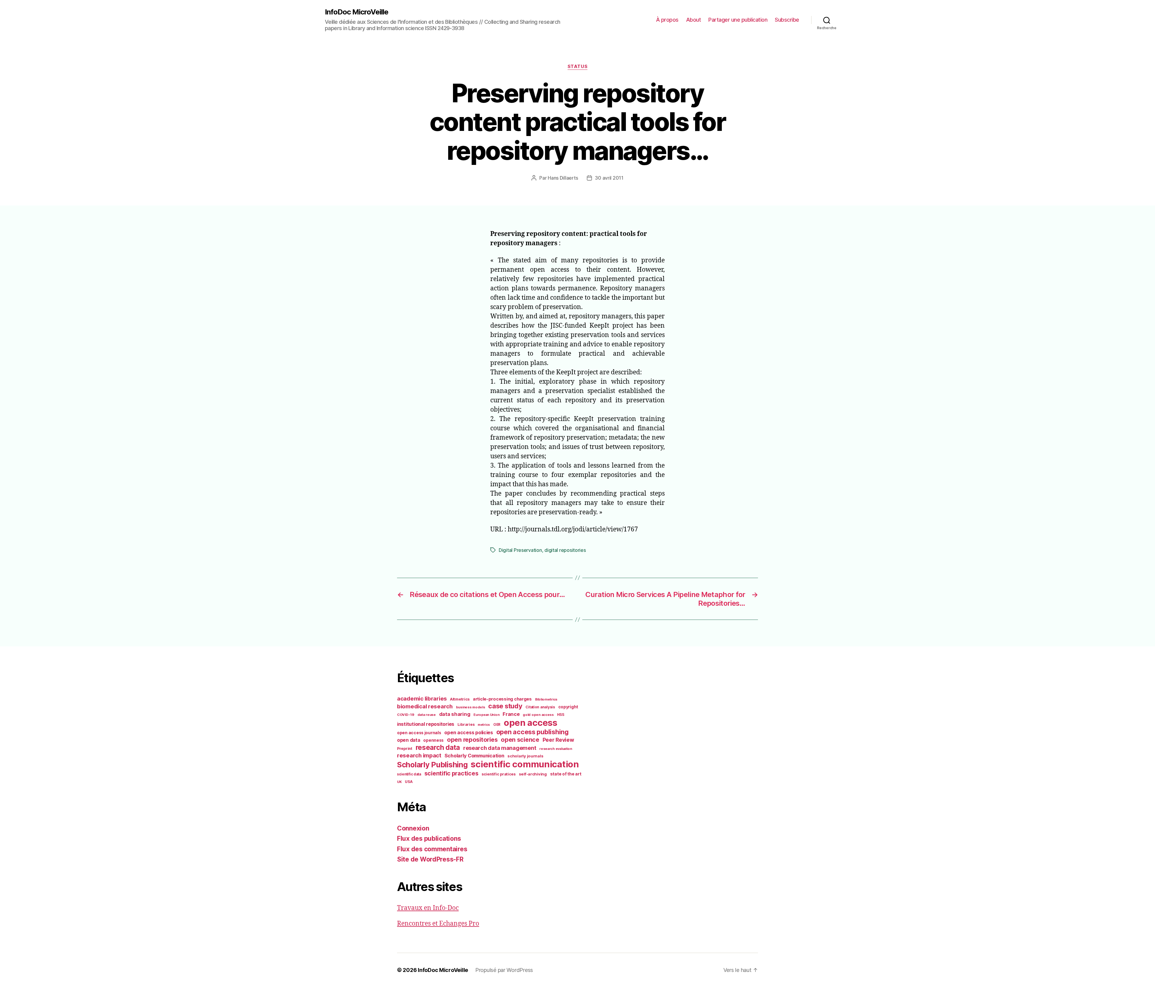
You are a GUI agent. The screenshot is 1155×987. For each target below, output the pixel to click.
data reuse (426, 715)
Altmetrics (460, 699)
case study (505, 706)
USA (408, 782)
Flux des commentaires (432, 849)
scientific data (409, 774)
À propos (667, 20)
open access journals (419, 732)
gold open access (538, 715)
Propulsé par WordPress (504, 970)
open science (520, 739)
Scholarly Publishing (432, 764)
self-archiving (533, 774)
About (693, 20)
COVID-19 (405, 715)
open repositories (472, 739)
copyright (568, 706)
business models (470, 707)
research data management (499, 748)
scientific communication (525, 764)
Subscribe (787, 20)
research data (438, 747)
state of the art (565, 774)
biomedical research (425, 706)
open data (408, 740)
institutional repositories (425, 724)
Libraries (466, 724)
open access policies (468, 732)
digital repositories (565, 550)
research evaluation (555, 749)
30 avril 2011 (609, 178)
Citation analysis (540, 707)
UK (399, 782)
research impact (419, 755)
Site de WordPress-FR (430, 859)
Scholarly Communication (474, 756)
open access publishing (532, 732)
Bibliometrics (546, 699)
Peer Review (558, 740)
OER (496, 724)
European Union (486, 715)
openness (433, 740)
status (577, 66)
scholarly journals (525, 755)
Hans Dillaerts (563, 178)
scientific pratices (499, 774)
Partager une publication (737, 20)
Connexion (413, 828)
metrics (484, 725)
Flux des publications (429, 838)
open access (530, 722)
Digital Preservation (520, 550)
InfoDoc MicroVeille (356, 12)
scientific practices (451, 773)
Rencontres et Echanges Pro (438, 924)
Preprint (404, 748)
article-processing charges (502, 698)
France (511, 714)
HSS (560, 715)
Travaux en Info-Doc (428, 908)
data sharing (454, 714)
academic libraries (422, 698)
